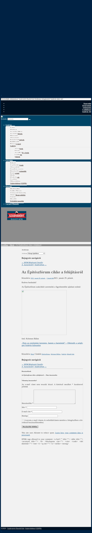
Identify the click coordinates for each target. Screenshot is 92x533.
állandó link (70, 354)
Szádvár (8, 125)
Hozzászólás (27, 403)
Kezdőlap (4, 245)
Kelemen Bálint (55, 354)
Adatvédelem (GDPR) (18, 183)
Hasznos (8, 186)
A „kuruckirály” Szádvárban (34, 265)
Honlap (25, 416)
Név (24, 407)
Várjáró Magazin (12, 204)
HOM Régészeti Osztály (32, 262)
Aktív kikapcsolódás (17, 195)
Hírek (12, 245)
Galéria (13, 146)
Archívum (24, 253)
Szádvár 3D (86, 111)
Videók (17, 157)
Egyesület (9, 160)
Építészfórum (46, 354)
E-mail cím (27, 412)
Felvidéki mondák (17, 201)
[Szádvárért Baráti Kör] (16, 219)
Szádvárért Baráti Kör (15, 528)
